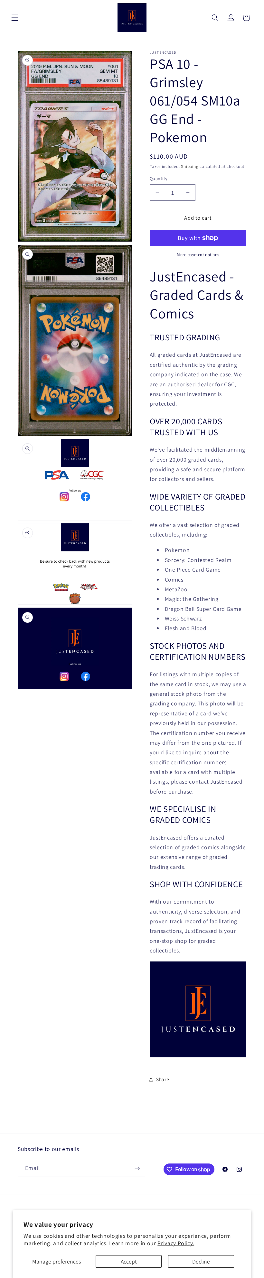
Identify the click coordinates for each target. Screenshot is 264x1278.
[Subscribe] (137, 1168)
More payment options (198, 254)
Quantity (159, 178)
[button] (15, 17)
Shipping (189, 166)
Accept (129, 1261)
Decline (201, 1261)
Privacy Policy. (175, 1243)
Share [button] (162, 1079)
